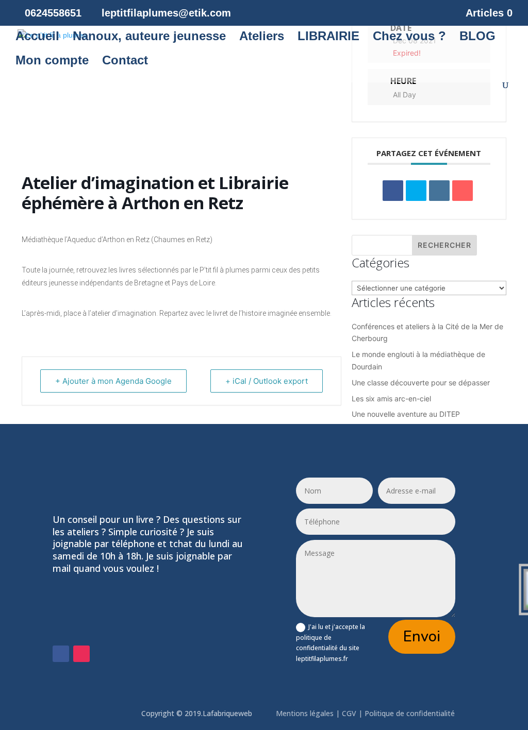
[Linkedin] (439, 190)
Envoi (421, 636)
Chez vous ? (409, 37)
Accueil (37, 37)
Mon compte (52, 62)
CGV (349, 713)
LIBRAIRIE (328, 37)
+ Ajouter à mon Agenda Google (113, 381)
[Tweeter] (416, 190)
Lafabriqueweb (227, 713)
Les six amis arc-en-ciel (391, 398)
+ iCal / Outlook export (266, 381)
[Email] (462, 190)
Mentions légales (306, 713)
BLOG (477, 37)
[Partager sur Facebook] (393, 190)
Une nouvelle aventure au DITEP (406, 414)
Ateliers (261, 37)
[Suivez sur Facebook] (61, 654)
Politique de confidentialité (411, 713)
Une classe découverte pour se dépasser (421, 382)
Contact (125, 62)
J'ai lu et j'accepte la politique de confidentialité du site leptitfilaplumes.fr (330, 642)
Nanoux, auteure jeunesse (149, 37)
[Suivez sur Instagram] (81, 654)
